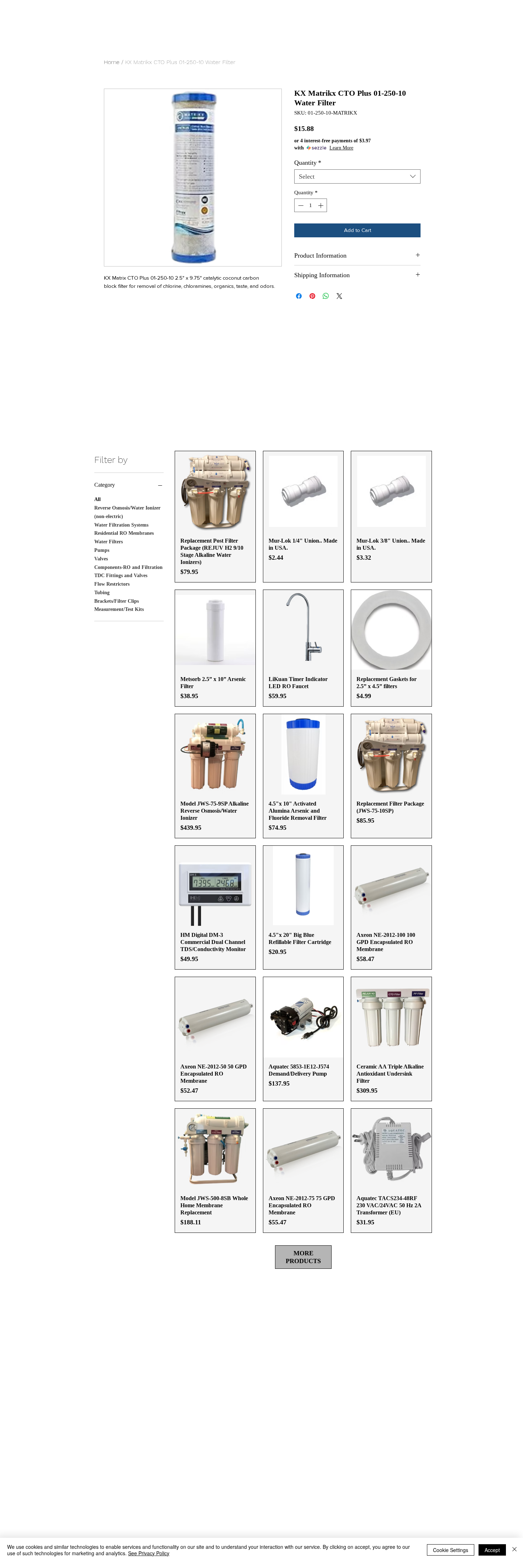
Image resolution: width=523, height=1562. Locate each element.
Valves (101, 558)
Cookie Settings (450, 1549)
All (97, 499)
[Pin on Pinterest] (312, 296)
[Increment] (321, 205)
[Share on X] (339, 296)
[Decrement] (300, 205)
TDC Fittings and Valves (120, 575)
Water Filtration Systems (121, 525)
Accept (492, 1549)
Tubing (102, 592)
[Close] (514, 1549)
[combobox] (357, 176)
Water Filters (108, 541)
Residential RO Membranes (124, 533)
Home (112, 62)
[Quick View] (215, 491)
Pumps (101, 550)
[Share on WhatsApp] (326, 296)
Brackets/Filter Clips (116, 601)
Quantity (307, 162)
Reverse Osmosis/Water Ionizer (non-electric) (127, 512)
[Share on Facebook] (299, 296)
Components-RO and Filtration (128, 567)
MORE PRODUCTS (303, 1257)
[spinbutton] (311, 205)
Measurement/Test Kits (119, 609)
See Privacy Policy (148, 1553)
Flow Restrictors (112, 584)
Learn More (341, 148)
